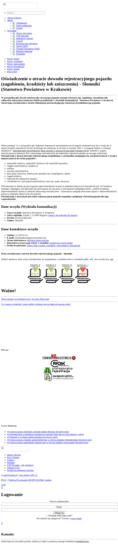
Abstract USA (13, 468)
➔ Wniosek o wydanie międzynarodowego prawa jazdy (32, 437)
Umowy (10, 460)
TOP (3, 485)
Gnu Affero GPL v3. (28, 475)
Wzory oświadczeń (15, 66)
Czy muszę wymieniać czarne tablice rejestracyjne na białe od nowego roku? (36, 304)
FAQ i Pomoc (13, 457)
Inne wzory (12, 71)
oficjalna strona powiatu (38, 240)
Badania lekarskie (24, 51)
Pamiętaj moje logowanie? (60, 515)
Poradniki (20, 54)
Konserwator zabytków (27, 43)
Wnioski (11, 462)
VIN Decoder (22, 36)
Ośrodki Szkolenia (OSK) (28, 49)
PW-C (4, 480)
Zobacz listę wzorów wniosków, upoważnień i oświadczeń (53, 245)
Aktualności (21, 23)
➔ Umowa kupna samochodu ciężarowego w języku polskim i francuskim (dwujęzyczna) (47, 442)
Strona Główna (14, 18)
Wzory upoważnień (16, 64)
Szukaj (19, 28)
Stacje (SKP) (22, 46)
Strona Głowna (14, 455)
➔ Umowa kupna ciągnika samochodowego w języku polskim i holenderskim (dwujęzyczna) (49, 440)
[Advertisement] (59, 124)
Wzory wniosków (15, 61)
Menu (10, 20)
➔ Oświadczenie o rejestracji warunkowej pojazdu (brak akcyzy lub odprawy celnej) (45, 434)
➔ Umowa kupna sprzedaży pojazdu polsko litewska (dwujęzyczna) (38, 431)
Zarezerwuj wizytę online (61, 243)
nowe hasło (76, 518)
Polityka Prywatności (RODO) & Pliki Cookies (30, 480)
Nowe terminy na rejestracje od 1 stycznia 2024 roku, (25, 299)
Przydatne (12, 30)
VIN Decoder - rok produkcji (20, 465)
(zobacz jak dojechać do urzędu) (62, 215)
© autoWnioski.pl (9, 475)
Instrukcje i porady (24, 38)
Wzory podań (13, 69)
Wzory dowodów (24, 33)
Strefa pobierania (24, 25)
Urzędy (19, 41)
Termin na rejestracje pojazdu (20, 470)
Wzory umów (13, 59)
